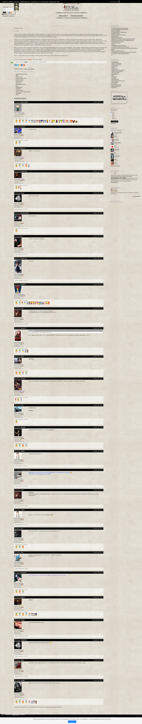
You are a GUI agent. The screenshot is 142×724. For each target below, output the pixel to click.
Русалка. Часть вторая (116, 64)
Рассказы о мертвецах (116, 84)
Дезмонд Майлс (117, 142)
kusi (115, 152)
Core (115, 145)
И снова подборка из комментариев (119, 32)
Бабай (17, 75)
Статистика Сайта (34, 1)
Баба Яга (113, 67)
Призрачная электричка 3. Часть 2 (119, 34)
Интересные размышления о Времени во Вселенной (123, 40)
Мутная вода (114, 87)
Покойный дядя (19, 87)
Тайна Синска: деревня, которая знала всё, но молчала (123, 38)
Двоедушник (114, 76)
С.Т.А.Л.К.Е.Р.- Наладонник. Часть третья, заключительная (124, 52)
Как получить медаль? (115, 165)
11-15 (113, 113)
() (21, 114)
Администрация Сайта (25, 1)
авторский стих (129, 178)
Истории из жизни (18, 28)
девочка (112, 179)
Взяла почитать (19, 81)
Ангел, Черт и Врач (116, 72)
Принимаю (72, 721)
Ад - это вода (114, 83)
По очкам (119, 130)
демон (115, 179)
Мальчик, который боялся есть (118, 50)
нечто (136, 179)
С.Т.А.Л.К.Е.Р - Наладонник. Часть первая (120, 53)
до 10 (113, 112)
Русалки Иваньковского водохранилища (120, 29)
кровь (28, 68)
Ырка (113, 75)
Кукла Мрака (116, 149)
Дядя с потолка (19, 76)
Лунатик (113, 44)
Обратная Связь (45, 1)
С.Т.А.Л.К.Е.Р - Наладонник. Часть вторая (120, 46)
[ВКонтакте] (15, 65)
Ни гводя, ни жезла (116, 33)
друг (119, 179)
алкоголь (32, 68)
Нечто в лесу (18, 82)
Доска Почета (17, 1)
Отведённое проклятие (21, 84)
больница (133, 178)
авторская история (118, 178)
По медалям (113, 130)
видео (137, 178)
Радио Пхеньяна (115, 36)
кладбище (126, 179)
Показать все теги (114, 182)
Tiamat (115, 162)
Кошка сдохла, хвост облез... (22, 73)
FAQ (40, 1)
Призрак (117, 176)
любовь (133, 179)
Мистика (112, 176)
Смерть (124, 176)
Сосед (25, 68)
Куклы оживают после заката (118, 41)
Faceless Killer (117, 155)
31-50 (113, 117)
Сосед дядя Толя (19, 90)
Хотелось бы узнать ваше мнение (23, 91)
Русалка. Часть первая (116, 63)
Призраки (120, 176)
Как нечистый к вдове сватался (118, 80)
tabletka (26, 62)
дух (120, 179)
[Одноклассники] (20, 65)
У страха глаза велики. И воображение (120, 28)
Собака (127, 176)
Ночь (115, 176)
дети (117, 179)
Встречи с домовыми (116, 30)
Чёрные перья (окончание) (117, 71)
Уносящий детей (115, 62)
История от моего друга (21, 78)
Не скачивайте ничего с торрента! (119, 45)
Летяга (115, 135)
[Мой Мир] (22, 65)
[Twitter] (17, 65)
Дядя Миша (18, 88)
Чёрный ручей (115, 66)
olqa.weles (116, 139)
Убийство (130, 176)
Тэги (112, 172)
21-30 (113, 116)
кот (129, 179)
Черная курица (115, 74)
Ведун (17, 85)
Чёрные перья (115, 68)
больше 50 (114, 118)
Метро (17, 94)
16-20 (113, 114)
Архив (115, 172)
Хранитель (114, 78)
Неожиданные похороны (117, 37)
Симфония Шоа (115, 82)
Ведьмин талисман (20, 79)
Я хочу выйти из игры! (116, 42)
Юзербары (11, 1)
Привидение (18, 93)
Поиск (58, 1)
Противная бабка (115, 79)
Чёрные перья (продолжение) (118, 70)
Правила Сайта (52, 1)
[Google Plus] (24, 65)
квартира (123, 179)
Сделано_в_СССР (118, 132)
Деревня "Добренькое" (116, 86)
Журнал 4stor (5, 1)
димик (115, 159)
